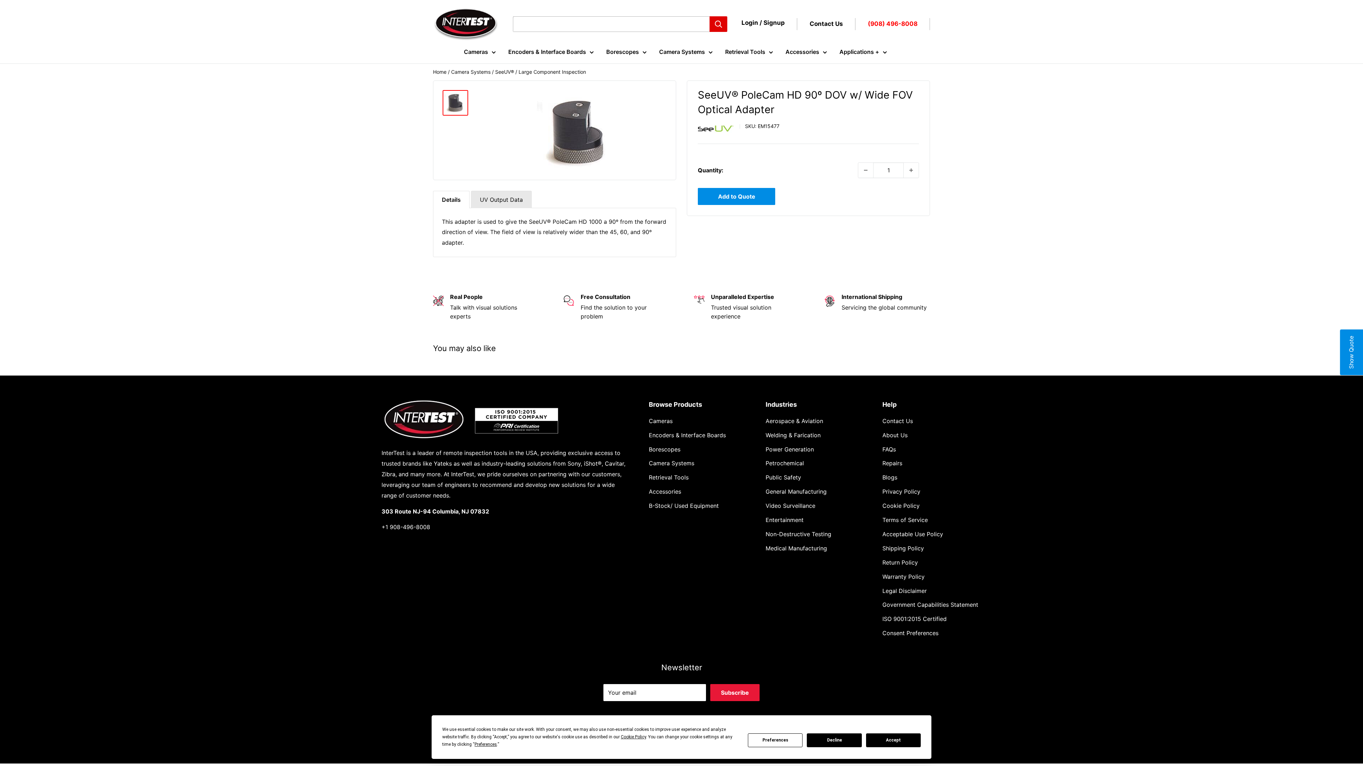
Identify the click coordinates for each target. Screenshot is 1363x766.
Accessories (802, 51)
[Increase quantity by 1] (911, 170)
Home (440, 72)
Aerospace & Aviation (794, 420)
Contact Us (826, 23)
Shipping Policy (903, 548)
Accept (893, 740)
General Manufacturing (796, 491)
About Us (895, 435)
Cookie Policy (901, 505)
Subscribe (735, 692)
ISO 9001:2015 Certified (914, 618)
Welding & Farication (793, 435)
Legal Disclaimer (904, 590)
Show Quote (1351, 352)
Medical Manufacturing (796, 548)
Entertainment (785, 519)
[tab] (451, 199)
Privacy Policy (901, 491)
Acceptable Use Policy (912, 534)
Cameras (476, 51)
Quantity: (710, 170)
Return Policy (900, 562)
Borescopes (622, 51)
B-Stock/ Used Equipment (684, 505)
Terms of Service (905, 519)
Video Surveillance (790, 505)
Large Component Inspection (552, 72)
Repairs (892, 463)
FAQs (889, 449)
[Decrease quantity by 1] (865, 170)
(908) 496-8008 (893, 23)
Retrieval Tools (745, 51)
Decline (834, 740)
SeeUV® (504, 72)
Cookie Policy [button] (633, 736)
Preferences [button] (486, 744)
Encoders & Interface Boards (547, 51)
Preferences (775, 740)
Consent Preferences (910, 633)
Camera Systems (682, 51)
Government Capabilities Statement (930, 604)
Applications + (859, 51)
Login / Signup (763, 22)
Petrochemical (785, 463)
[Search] (718, 24)
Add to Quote (736, 196)
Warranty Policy (903, 576)
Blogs (889, 477)
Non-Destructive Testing (798, 534)
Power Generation (790, 449)
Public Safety (783, 477)
